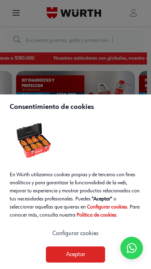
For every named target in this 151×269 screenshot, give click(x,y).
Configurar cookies (107, 207)
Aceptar (75, 254)
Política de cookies (96, 215)
